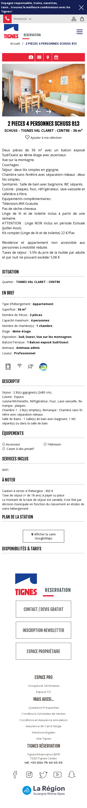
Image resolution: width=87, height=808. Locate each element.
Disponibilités (56, 57)
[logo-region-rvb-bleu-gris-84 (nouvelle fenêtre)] (43, 790)
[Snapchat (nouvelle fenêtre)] (72, 774)
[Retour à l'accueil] (22, 30)
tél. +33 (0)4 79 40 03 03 (43, 762)
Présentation (39, 57)
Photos (31, 57)
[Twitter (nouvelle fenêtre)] (43, 774)
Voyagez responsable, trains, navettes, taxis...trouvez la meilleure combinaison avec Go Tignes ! (35, 7)
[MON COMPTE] (75, 19)
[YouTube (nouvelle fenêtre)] (57, 774)
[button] (82, 19)
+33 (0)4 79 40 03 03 (7, 19)
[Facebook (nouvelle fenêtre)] (15, 774)
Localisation (48, 57)
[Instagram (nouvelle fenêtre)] (29, 774)
